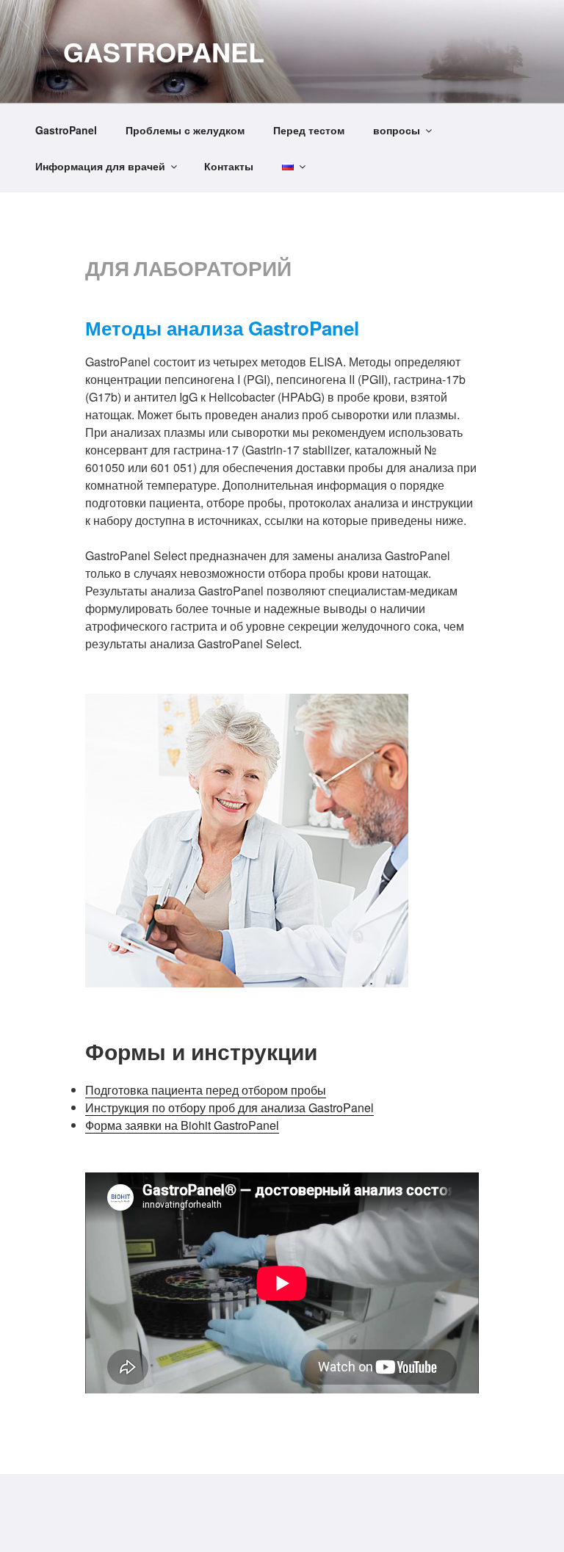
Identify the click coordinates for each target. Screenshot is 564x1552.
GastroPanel (163, 51)
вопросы (396, 130)
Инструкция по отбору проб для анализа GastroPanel (229, 1107)
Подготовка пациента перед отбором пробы (205, 1089)
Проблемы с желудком (185, 130)
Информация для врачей (100, 166)
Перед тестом (308, 130)
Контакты (228, 166)
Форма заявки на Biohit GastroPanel (182, 1125)
